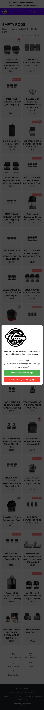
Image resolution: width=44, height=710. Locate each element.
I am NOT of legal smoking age (22, 379)
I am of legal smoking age (22, 372)
